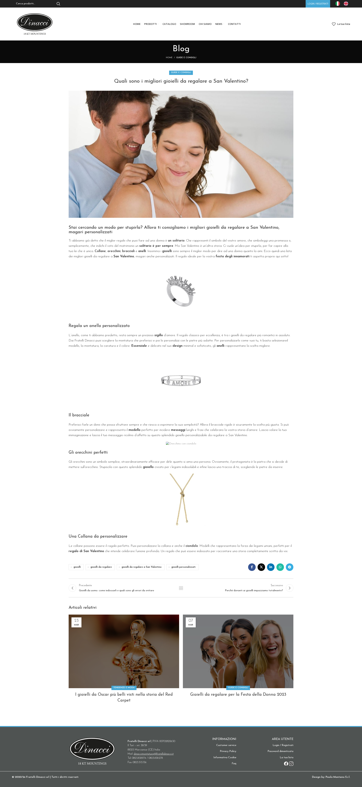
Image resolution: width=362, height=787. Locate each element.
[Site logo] (35, 23)
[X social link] (261, 567)
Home (169, 58)
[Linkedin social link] (271, 567)
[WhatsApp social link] (280, 567)
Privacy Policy (228, 751)
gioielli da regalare (101, 567)
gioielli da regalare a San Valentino (142, 567)
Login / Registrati (283, 745)
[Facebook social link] (252, 567)
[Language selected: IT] (343, 3)
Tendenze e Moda (124, 688)
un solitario (176, 240)
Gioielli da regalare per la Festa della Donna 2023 (238, 695)
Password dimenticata (280, 751)
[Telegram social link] (289, 567)
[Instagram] (291, 764)
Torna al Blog (181, 588)
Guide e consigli (186, 58)
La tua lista (286, 757)
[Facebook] (286, 764)
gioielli (77, 567)
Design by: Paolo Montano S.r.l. (331, 777)
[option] (347, 3)
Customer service (226, 745)
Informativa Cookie (224, 757)
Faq (234, 763)
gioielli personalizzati (183, 567)
